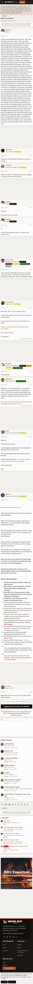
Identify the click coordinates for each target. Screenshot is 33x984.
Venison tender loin (9, 765)
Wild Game (11, 767)
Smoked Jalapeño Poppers (12, 787)
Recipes (19, 944)
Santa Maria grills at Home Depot (12, 827)
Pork (13, 798)
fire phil (6, 774)
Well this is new (8, 751)
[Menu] (2, 2)
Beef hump (6, 821)
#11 (31, 500)
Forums (4, 947)
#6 (31, 269)
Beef (4, 824)
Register (5, 965)
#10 (31, 436)
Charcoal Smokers (8, 830)
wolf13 (6, 760)
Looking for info (9, 744)
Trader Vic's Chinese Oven (11, 840)
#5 (31, 225)
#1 (31, 35)
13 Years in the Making (10, 758)
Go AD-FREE (9, 968)
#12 (31, 692)
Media (19, 947)
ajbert (5, 767)
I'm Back (6, 772)
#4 (31, 207)
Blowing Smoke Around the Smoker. (12, 843)
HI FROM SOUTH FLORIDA (11, 833)
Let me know (26, 11)
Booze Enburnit (8, 752)
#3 (31, 171)
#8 (31, 371)
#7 (31, 307)
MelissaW (6, 745)
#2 (31, 155)
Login (4, 962)
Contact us (5, 950)
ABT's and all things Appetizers (24, 788)
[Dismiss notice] (30, 7)
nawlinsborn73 (8, 781)
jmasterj (4, 20)
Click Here (26, 640)
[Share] (29, 36)
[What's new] (27, 2)
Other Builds (16, 781)
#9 (31, 385)
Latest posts (5, 818)
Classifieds (20, 955)
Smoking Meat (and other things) (22, 951)
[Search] (31, 2)
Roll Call (12, 745)
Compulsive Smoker (9, 788)
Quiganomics (7, 798)
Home (4, 944)
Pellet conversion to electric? (12, 780)
